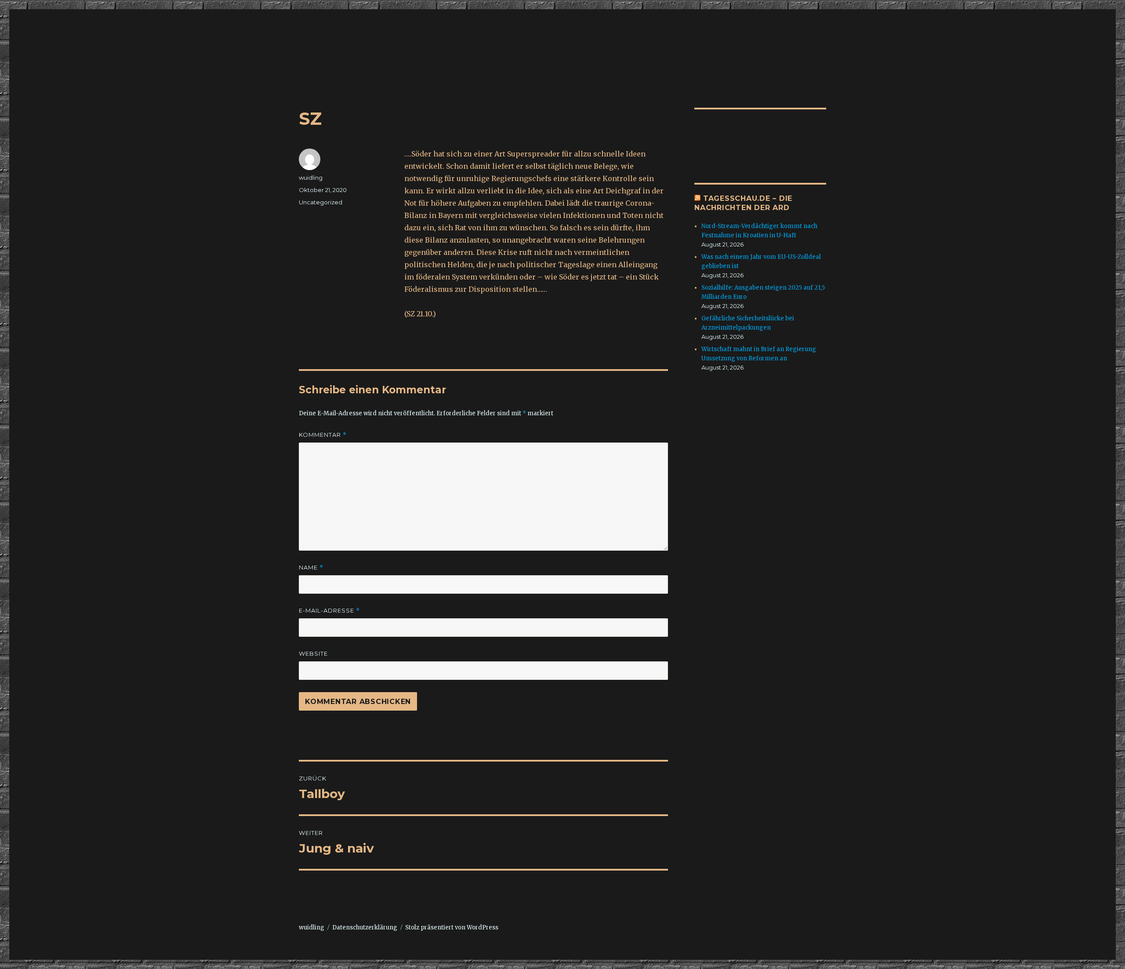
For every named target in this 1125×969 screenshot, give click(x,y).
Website (313, 653)
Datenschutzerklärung (364, 927)
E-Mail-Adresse (329, 610)
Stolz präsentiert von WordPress (451, 927)
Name (311, 567)
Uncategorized (320, 202)
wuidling (311, 177)
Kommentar (323, 435)
